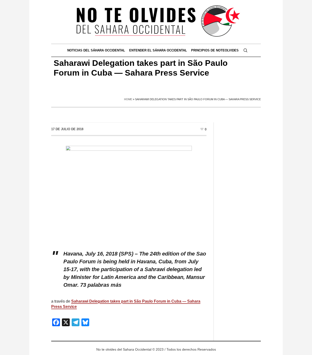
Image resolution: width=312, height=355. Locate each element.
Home (128, 99)
